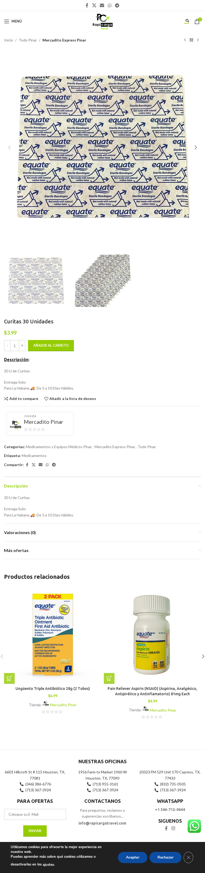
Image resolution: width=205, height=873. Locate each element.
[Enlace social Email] (102, 5)
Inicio (8, 40)
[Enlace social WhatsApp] (109, 5)
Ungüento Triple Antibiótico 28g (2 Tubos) (52, 688)
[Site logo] (102, 20)
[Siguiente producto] (198, 40)
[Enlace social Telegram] (117, 5)
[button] (9, 147)
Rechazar (165, 857)
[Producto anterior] (185, 40)
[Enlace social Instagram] (173, 829)
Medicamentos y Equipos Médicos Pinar (59, 446)
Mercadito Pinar (43, 421)
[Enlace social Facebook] (87, 5)
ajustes (48, 864)
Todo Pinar (28, 40)
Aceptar (132, 857)
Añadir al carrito (51, 345)
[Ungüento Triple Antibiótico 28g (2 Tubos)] (52, 635)
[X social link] (94, 5)
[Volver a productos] (191, 40)
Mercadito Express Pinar (64, 40)
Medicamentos (34, 455)
